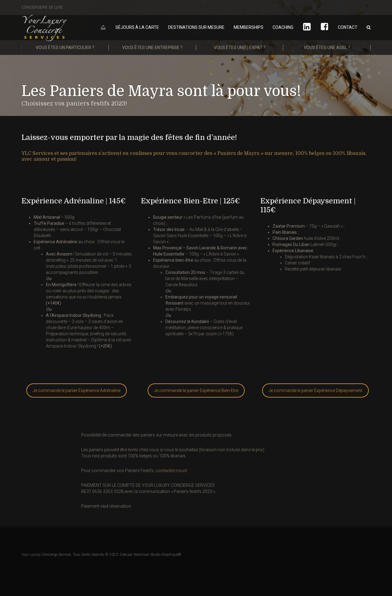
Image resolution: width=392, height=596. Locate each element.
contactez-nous (171, 470)
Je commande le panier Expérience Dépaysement (315, 390)
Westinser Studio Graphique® (157, 554)
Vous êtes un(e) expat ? (240, 47)
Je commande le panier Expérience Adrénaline (76, 390)
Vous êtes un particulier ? (65, 47)
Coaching (283, 27)
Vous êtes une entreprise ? (152, 47)
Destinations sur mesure (196, 27)
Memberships (248, 27)
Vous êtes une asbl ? (327, 47)
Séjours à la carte (137, 27)
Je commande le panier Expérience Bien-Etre (196, 390)
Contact (347, 27)
